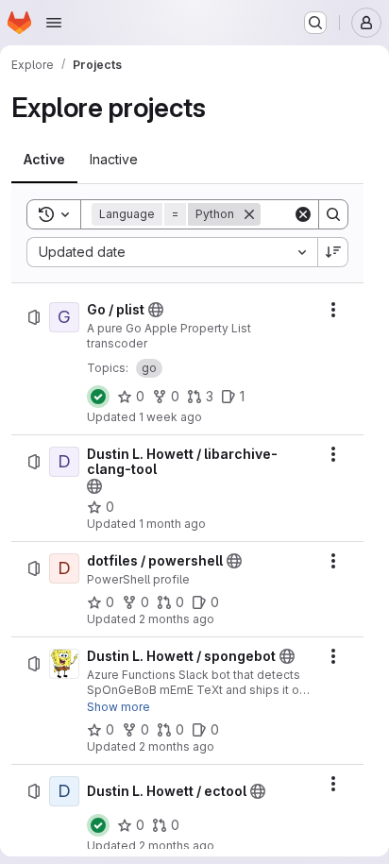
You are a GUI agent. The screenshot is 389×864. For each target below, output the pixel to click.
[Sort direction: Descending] (333, 252)
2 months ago (176, 619)
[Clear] (303, 214)
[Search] (333, 214)
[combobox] (171, 252)
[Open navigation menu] (54, 23)
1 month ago (172, 524)
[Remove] (249, 214)
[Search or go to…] (315, 22)
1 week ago (170, 417)
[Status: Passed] (98, 396)
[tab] (44, 159)
